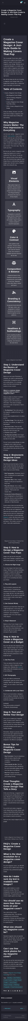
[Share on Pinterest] (19, 991)
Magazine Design (8, 984)
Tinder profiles (11, 136)
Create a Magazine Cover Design (13, 93)
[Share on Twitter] (11, 991)
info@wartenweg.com (20, 1017)
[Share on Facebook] (8, 991)
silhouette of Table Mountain (12, 502)
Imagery (6, 982)
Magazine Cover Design (15, 972)
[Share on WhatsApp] (21, 991)
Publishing (16, 984)
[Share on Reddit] (17, 991)
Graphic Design (17, 980)
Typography (7, 987)
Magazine (6, 517)
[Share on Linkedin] (15, 991)
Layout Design (13, 982)
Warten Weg (12, 974)
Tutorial (5, 974)
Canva (19, 667)
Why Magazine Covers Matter (14, 95)
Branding (10, 977)
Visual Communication (16, 987)
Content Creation (8, 980)
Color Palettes (17, 977)
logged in (10, 1002)
